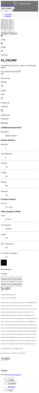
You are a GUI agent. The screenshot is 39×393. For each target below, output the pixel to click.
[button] (19, 20)
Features (8, 16)
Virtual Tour (13, 33)
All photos (5, 33)
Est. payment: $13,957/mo (10, 71)
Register (9, 10)
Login (3, 10)
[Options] (3, 30)
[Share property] (12, 30)
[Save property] (7, 30)
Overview (8, 14)
